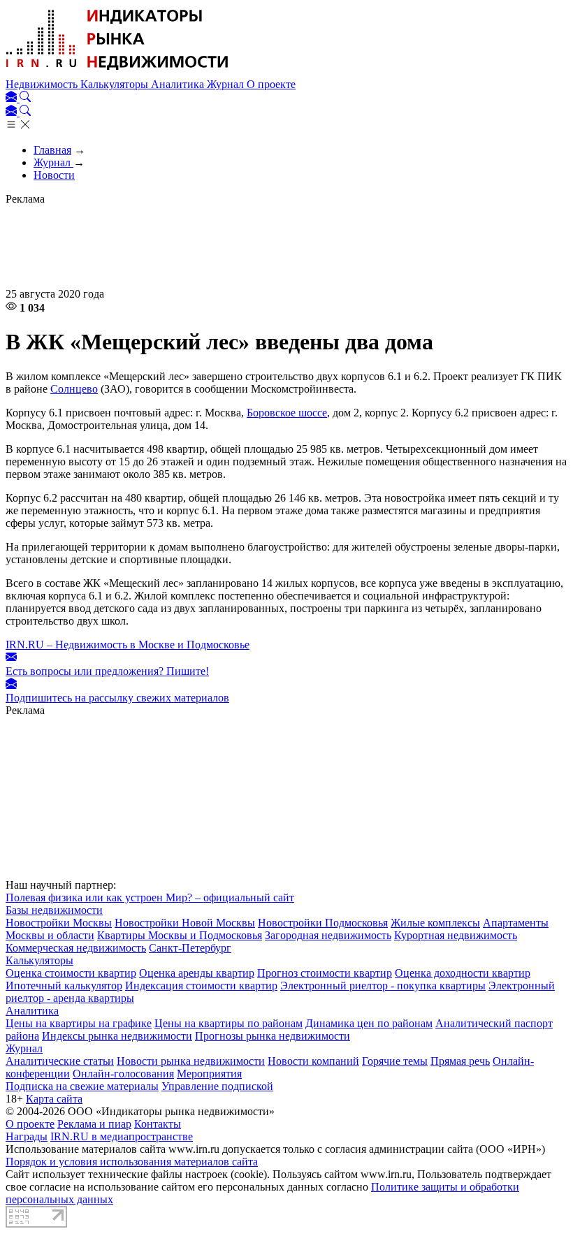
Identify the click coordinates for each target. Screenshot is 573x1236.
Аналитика (179, 84)
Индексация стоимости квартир (201, 985)
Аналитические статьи (60, 1061)
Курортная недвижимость (455, 935)
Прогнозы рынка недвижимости (272, 1036)
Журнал (227, 84)
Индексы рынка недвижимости (117, 1036)
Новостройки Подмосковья (323, 923)
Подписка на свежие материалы (82, 1086)
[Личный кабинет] (13, 98)
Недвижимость (43, 84)
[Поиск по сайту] (25, 98)
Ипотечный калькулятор (64, 985)
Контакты (157, 1124)
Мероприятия (209, 1073)
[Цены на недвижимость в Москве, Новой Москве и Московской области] (117, 72)
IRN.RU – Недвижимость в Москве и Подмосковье (127, 644)
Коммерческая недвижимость (76, 948)
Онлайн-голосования (123, 1073)
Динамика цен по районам (369, 1023)
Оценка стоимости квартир (71, 973)
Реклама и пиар (94, 1124)
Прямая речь (460, 1061)
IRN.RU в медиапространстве (121, 1136)
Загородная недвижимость (328, 935)
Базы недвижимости (54, 910)
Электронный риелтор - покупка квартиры (383, 985)
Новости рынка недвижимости (191, 1061)
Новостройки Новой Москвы (185, 923)
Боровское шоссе (287, 413)
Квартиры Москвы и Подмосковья (179, 935)
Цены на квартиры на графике (79, 1023)
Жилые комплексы (435, 923)
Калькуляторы (115, 84)
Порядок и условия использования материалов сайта (132, 1162)
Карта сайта (54, 1099)
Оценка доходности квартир (462, 973)
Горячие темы (395, 1061)
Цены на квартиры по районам (228, 1023)
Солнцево (74, 389)
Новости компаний (313, 1061)
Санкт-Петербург (190, 948)
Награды (27, 1136)
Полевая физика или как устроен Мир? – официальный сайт (150, 897)
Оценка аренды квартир (196, 973)
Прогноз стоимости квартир (324, 973)
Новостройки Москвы (59, 923)
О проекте (271, 84)
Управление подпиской (217, 1086)
